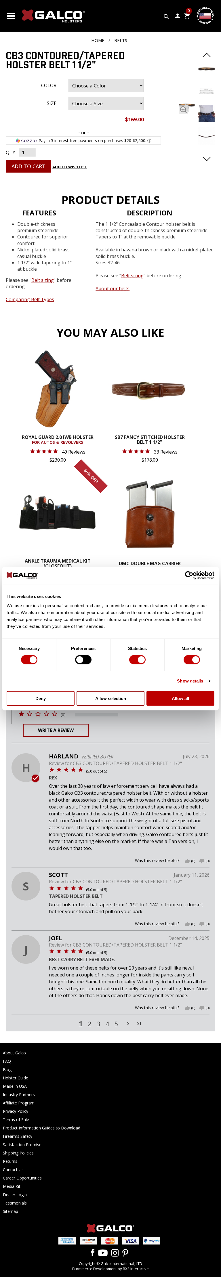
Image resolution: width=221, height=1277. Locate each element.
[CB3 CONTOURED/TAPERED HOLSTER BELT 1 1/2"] (183, 109)
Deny (40, 698)
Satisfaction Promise (22, 1144)
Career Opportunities (22, 1178)
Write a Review (56, 730)
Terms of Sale (16, 1119)
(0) (63, 714)
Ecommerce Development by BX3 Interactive (110, 1268)
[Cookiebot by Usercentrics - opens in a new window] (189, 575)
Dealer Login (15, 1194)
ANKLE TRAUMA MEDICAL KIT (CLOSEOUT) (58, 564)
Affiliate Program (19, 1103)
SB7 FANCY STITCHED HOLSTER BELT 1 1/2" (150, 440)
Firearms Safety (17, 1136)
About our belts (112, 288)
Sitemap (10, 1211)
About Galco (14, 1053)
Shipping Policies (18, 1153)
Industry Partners (19, 1094)
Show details (190, 680)
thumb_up (187, 861)
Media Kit (11, 1186)
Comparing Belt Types (30, 299)
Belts (120, 40)
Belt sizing (132, 275)
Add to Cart (28, 166)
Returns (10, 1161)
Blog (7, 1069)
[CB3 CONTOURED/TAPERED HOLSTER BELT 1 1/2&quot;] (206, 76)
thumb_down (201, 861)
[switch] (83, 659)
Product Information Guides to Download (41, 1128)
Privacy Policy (15, 1111)
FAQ (7, 1061)
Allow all (180, 698)
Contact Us (13, 1169)
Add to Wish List (69, 166)
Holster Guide (15, 1078)
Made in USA (15, 1086)
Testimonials (15, 1203)
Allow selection (110, 698)
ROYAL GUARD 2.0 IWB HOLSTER (58, 440)
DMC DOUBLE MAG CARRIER (150, 564)
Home (97, 40)
